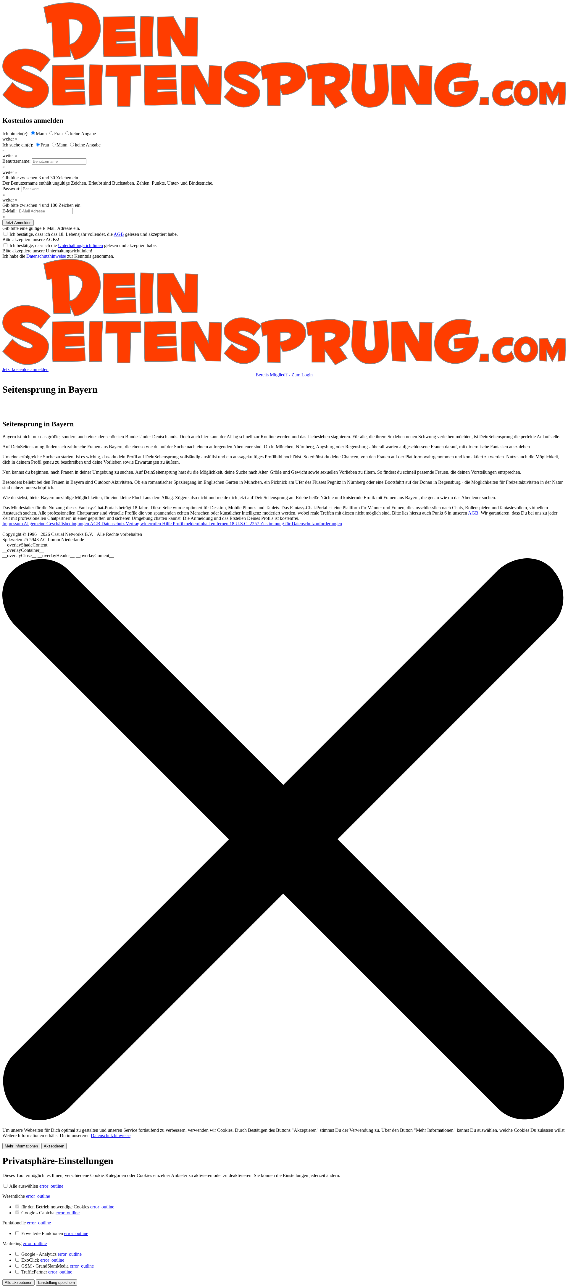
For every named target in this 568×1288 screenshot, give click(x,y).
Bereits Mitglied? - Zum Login (284, 374)
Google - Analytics (51, 1254)
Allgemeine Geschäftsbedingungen (57, 523)
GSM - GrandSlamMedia (57, 1265)
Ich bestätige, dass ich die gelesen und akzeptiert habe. (83, 245)
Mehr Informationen (21, 1146)
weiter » (9, 138)
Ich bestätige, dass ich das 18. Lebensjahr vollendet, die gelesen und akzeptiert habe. (93, 234)
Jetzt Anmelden (18, 222)
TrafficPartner (46, 1271)
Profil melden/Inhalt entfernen (201, 523)
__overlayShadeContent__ (27, 544)
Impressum (13, 523)
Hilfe (167, 523)
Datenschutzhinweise (46, 256)
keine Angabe (83, 133)
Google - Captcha (50, 1212)
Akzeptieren (54, 1146)
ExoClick (42, 1260)
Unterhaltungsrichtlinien (80, 245)
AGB (119, 234)
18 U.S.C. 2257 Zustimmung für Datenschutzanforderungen (286, 523)
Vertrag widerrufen (144, 523)
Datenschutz (113, 523)
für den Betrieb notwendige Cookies (67, 1206)
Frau (58, 133)
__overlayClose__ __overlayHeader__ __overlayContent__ (58, 555)
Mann (41, 133)
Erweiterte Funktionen (54, 1233)
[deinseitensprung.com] (284, 364)
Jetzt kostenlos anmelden (25, 369)
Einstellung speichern (56, 1282)
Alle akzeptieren (18, 1282)
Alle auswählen (23, 1186)
